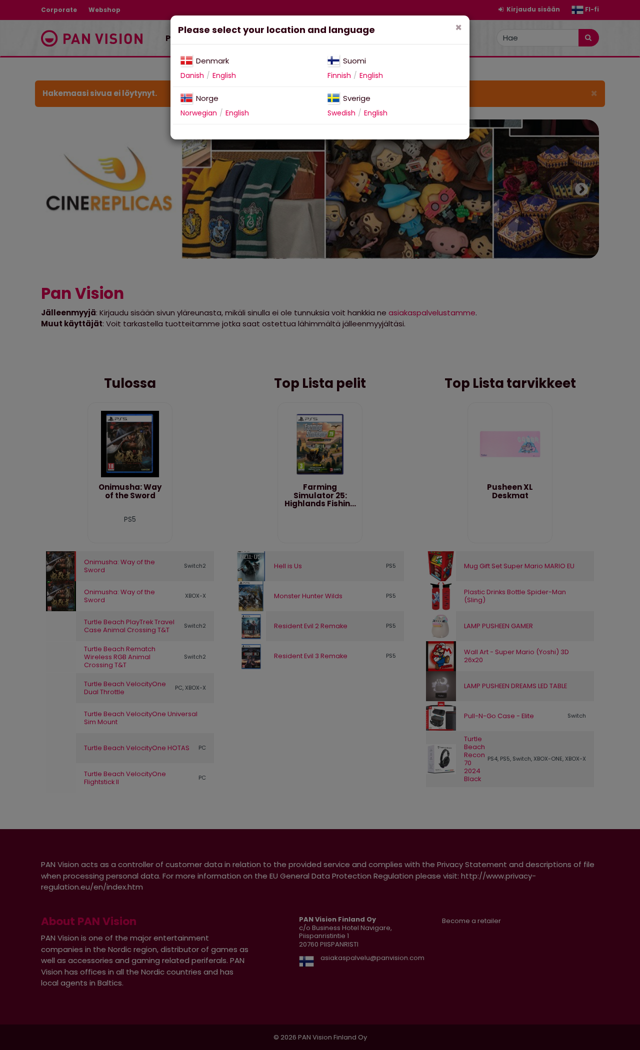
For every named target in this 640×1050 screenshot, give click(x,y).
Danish (192, 75)
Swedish (342, 113)
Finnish (339, 75)
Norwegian (198, 113)
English (224, 75)
